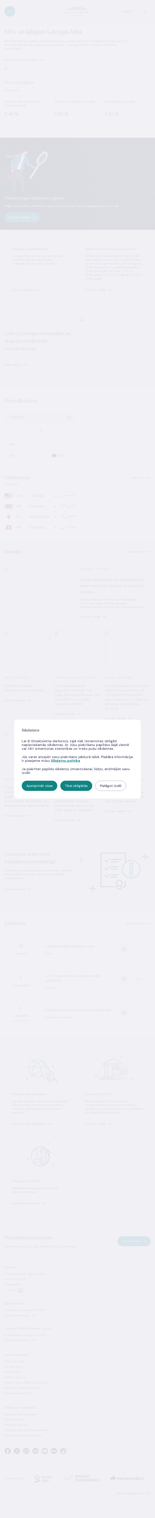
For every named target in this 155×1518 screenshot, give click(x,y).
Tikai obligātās (76, 786)
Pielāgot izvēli (110, 786)
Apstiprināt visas (39, 786)
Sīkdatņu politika (65, 760)
